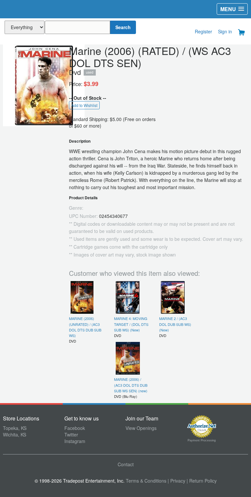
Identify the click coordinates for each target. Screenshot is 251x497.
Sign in (225, 31)
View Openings (141, 428)
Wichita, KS (14, 434)
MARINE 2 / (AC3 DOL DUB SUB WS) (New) (175, 324)
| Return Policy (202, 480)
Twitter (71, 434)
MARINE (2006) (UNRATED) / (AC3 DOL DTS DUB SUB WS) (85, 327)
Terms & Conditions (146, 480)
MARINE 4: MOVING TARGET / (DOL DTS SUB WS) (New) (131, 324)
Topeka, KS (14, 428)
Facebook (74, 428)
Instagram (74, 441)
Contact (126, 464)
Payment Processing (202, 440)
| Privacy (176, 480)
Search (123, 27)
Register (203, 31)
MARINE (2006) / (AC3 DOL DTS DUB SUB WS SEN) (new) (130, 385)
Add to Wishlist (84, 105)
